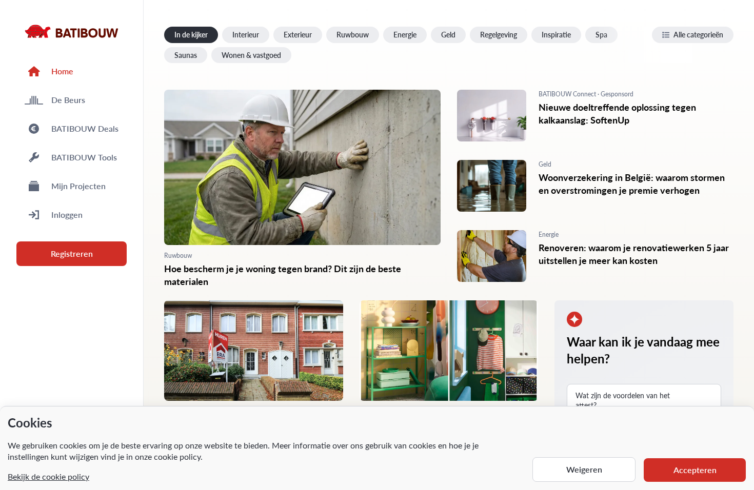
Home (62, 71)
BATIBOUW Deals (84, 128)
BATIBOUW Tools (84, 157)
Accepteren (695, 470)
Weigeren (584, 469)
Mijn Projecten (78, 186)
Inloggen (67, 214)
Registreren (72, 253)
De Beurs (68, 100)
